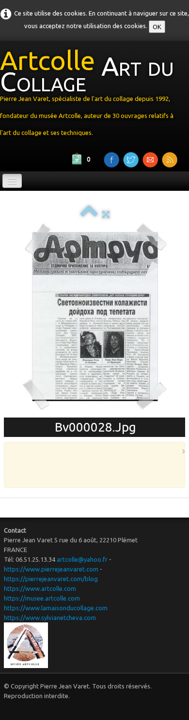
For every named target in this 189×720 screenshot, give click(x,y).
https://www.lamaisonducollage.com (56, 607)
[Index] (88, 214)
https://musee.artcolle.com (42, 598)
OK (157, 26)
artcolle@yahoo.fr (82, 559)
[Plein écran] (106, 214)
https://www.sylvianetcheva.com (50, 617)
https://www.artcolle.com (40, 588)
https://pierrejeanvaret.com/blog (51, 578)
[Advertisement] (100, 469)
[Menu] (12, 181)
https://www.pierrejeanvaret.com (51, 569)
